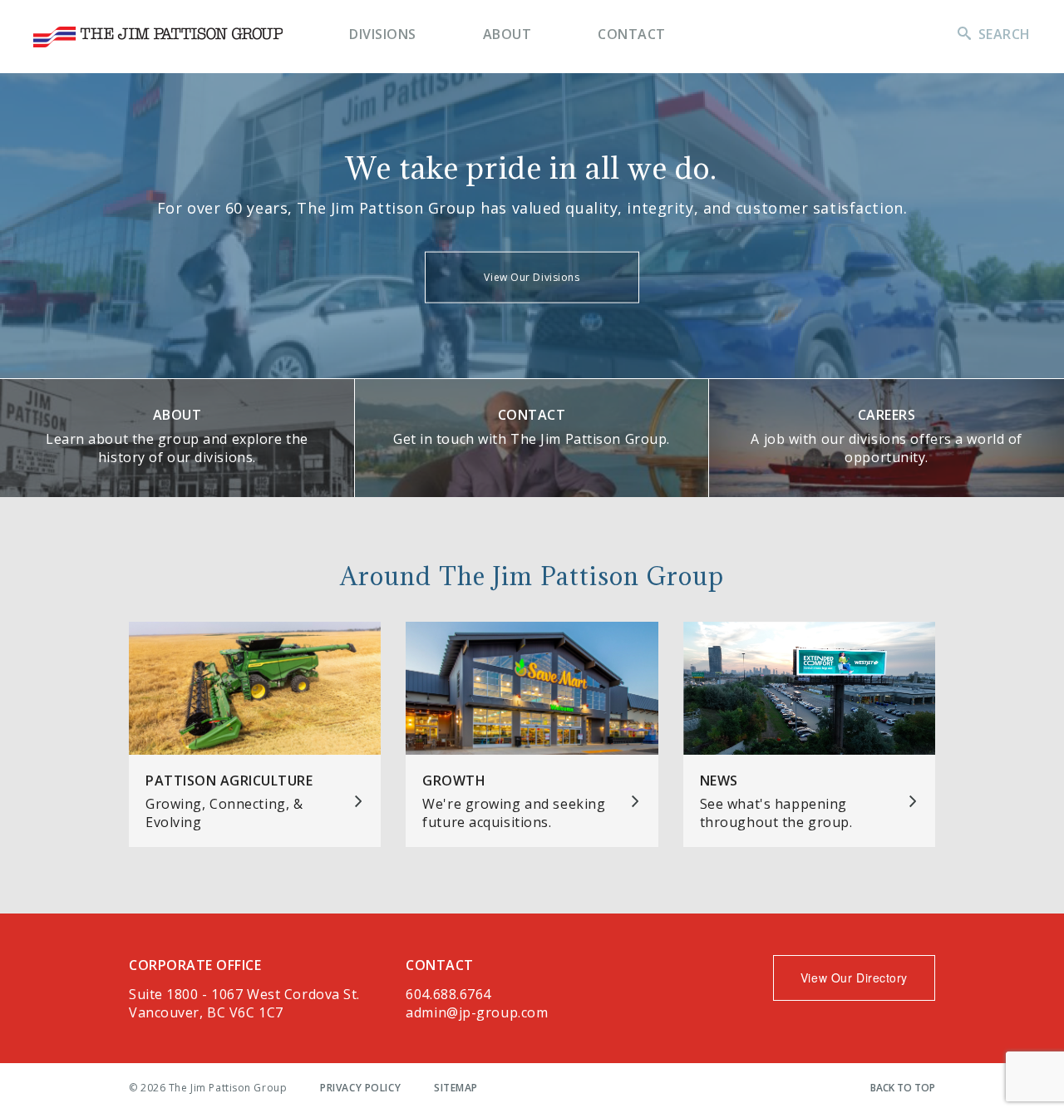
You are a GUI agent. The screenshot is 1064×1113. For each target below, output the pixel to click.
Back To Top (902, 1088)
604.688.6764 (448, 994)
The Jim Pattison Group (158, 37)
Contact (632, 34)
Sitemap (456, 1088)
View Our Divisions (531, 277)
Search (1004, 34)
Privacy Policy (360, 1088)
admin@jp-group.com (477, 1012)
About (507, 34)
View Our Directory (854, 977)
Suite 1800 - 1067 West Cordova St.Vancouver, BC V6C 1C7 (244, 1003)
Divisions (382, 34)
